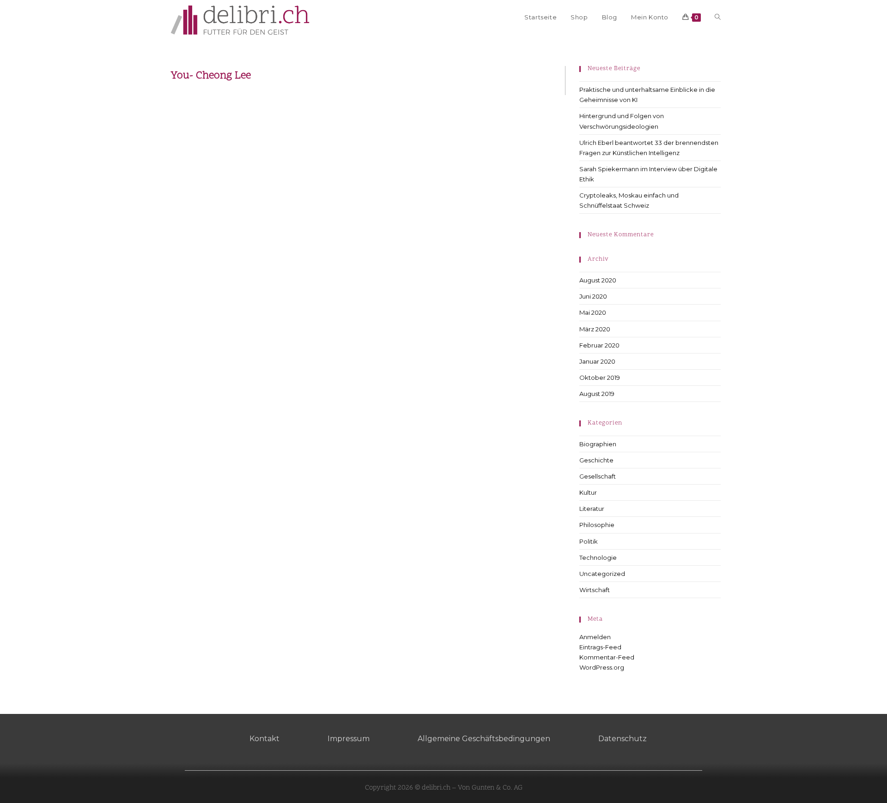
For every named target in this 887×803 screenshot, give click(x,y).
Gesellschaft (597, 476)
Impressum (349, 738)
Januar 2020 (597, 361)
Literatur (591, 508)
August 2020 (597, 280)
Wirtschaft (594, 589)
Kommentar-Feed (606, 657)
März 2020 (594, 329)
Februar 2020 (599, 345)
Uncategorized (602, 573)
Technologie (598, 557)
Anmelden (595, 637)
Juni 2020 (593, 296)
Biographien (597, 444)
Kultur (588, 492)
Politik (588, 541)
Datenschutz (622, 738)
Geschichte (596, 460)
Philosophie (596, 524)
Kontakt (264, 738)
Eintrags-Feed (600, 647)
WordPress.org (601, 667)
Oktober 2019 (599, 377)
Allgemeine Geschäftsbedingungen (484, 738)
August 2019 (596, 393)
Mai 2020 (592, 312)
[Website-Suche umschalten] (718, 17)
